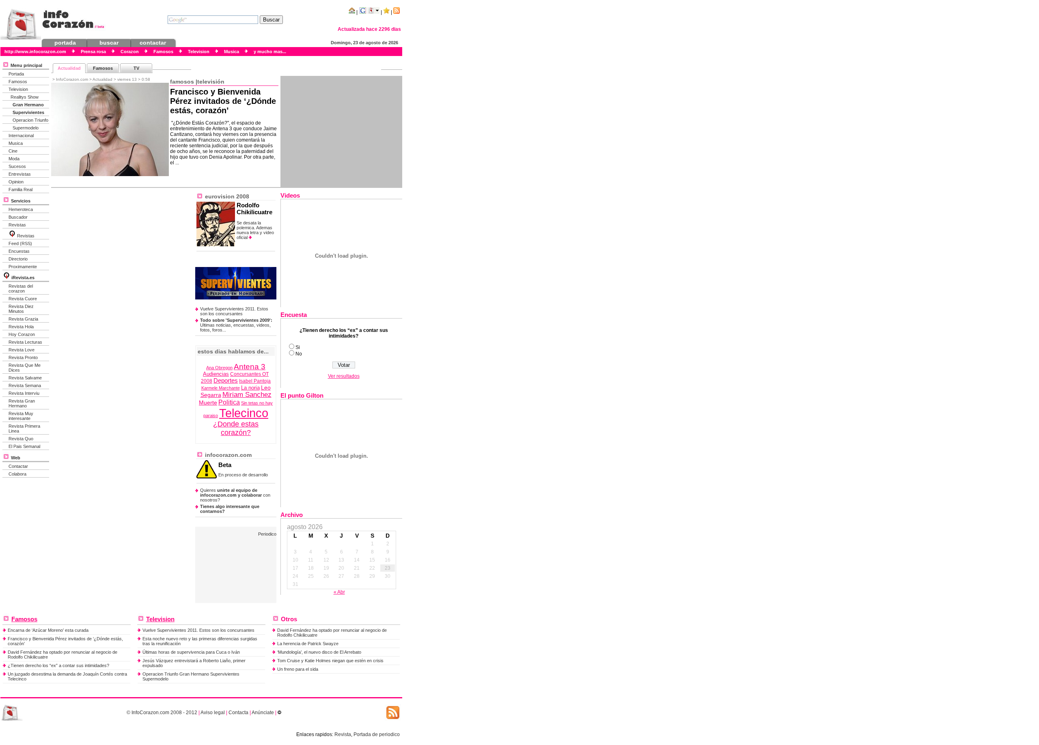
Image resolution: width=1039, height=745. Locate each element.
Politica (229, 402)
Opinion (16, 181)
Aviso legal (212, 712)
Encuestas (19, 251)
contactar (153, 42)
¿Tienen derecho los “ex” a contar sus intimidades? (58, 665)
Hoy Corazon (22, 334)
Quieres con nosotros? (235, 495)
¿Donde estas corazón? (236, 428)
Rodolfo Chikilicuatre (254, 208)
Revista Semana (25, 385)
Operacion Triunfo (30, 120)
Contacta (238, 712)
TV (136, 68)
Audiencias (216, 374)
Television (18, 89)
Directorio (18, 258)
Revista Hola (21, 326)
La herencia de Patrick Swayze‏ (307, 643)
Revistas (17, 224)
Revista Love (21, 349)
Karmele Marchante (220, 387)
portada (65, 42)
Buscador (18, 217)
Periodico (267, 534)
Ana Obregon (219, 367)
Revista (342, 734)
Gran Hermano (28, 104)
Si (297, 347)
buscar (109, 42)
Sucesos (17, 166)
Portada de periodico (377, 734)
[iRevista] (12, 235)
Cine (13, 151)
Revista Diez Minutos (21, 309)
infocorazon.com (227, 455)
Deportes (225, 380)
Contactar (18, 466)
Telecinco (243, 413)
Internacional (21, 135)
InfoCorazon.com (150, 712)
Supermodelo (26, 127)
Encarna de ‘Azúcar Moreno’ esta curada (48, 630)
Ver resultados (344, 376)
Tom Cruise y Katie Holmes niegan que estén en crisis (330, 660)
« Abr (339, 592)
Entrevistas (20, 174)
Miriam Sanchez (247, 394)
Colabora (17, 474)
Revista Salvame (25, 377)
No (298, 354)
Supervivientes (28, 112)
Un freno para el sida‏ (297, 669)
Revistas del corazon (21, 288)
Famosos (18, 81)
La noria (250, 388)
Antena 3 (249, 366)
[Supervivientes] (235, 298)
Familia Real (20, 189)
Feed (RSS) (20, 243)
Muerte (208, 402)
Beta (224, 464)
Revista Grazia (23, 319)
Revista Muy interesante (21, 416)
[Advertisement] (341, 131)
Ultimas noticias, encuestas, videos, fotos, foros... (236, 325)
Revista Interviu (24, 393)
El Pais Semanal (24, 446)
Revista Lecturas (25, 342)
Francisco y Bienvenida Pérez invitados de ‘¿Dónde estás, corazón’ (223, 101)
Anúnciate (263, 712)
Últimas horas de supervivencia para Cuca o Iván (191, 652)
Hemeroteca (21, 209)
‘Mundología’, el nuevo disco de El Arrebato (319, 652)
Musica (16, 143)
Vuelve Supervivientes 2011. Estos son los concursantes (234, 311)
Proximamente (23, 266)
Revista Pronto (23, 357)
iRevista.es (22, 277)
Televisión (210, 81)
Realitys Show (25, 97)
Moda (14, 158)
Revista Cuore (23, 298)
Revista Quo (21, 438)
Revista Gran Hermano (22, 403)
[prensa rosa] (12, 719)
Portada (16, 73)
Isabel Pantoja (255, 381)
